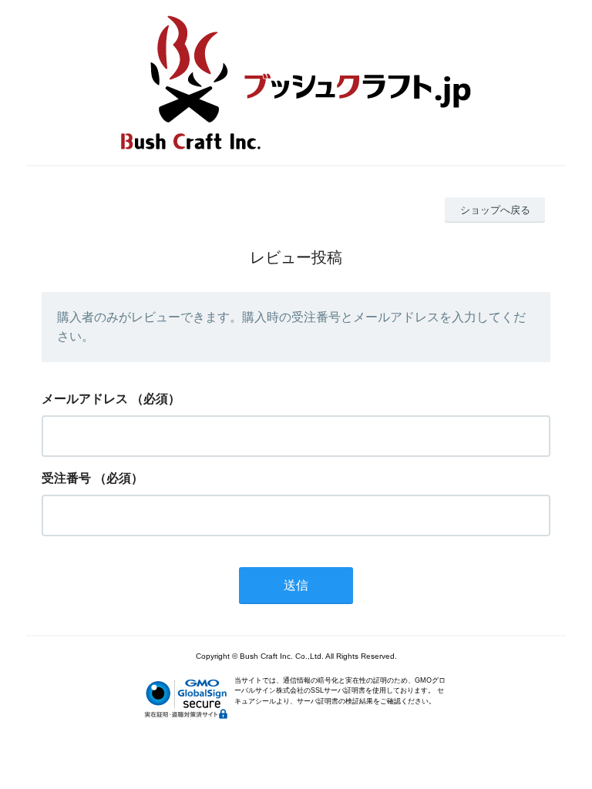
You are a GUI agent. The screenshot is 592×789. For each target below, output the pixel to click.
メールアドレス (85, 398)
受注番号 (66, 478)
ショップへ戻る (495, 210)
